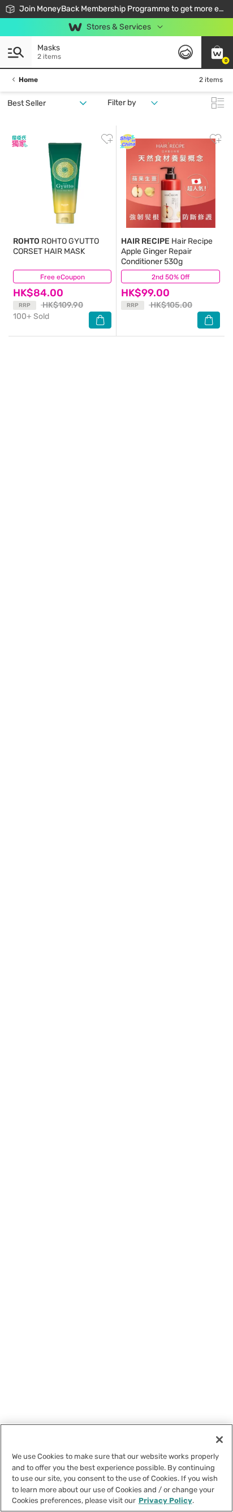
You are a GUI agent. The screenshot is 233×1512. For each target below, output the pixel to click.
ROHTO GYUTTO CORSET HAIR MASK (56, 246)
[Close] (219, 1439)
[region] (116, 1468)
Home (28, 80)
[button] (217, 52)
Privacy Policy (165, 1500)
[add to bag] (100, 320)
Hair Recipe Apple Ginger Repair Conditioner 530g (167, 251)
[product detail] (62, 183)
